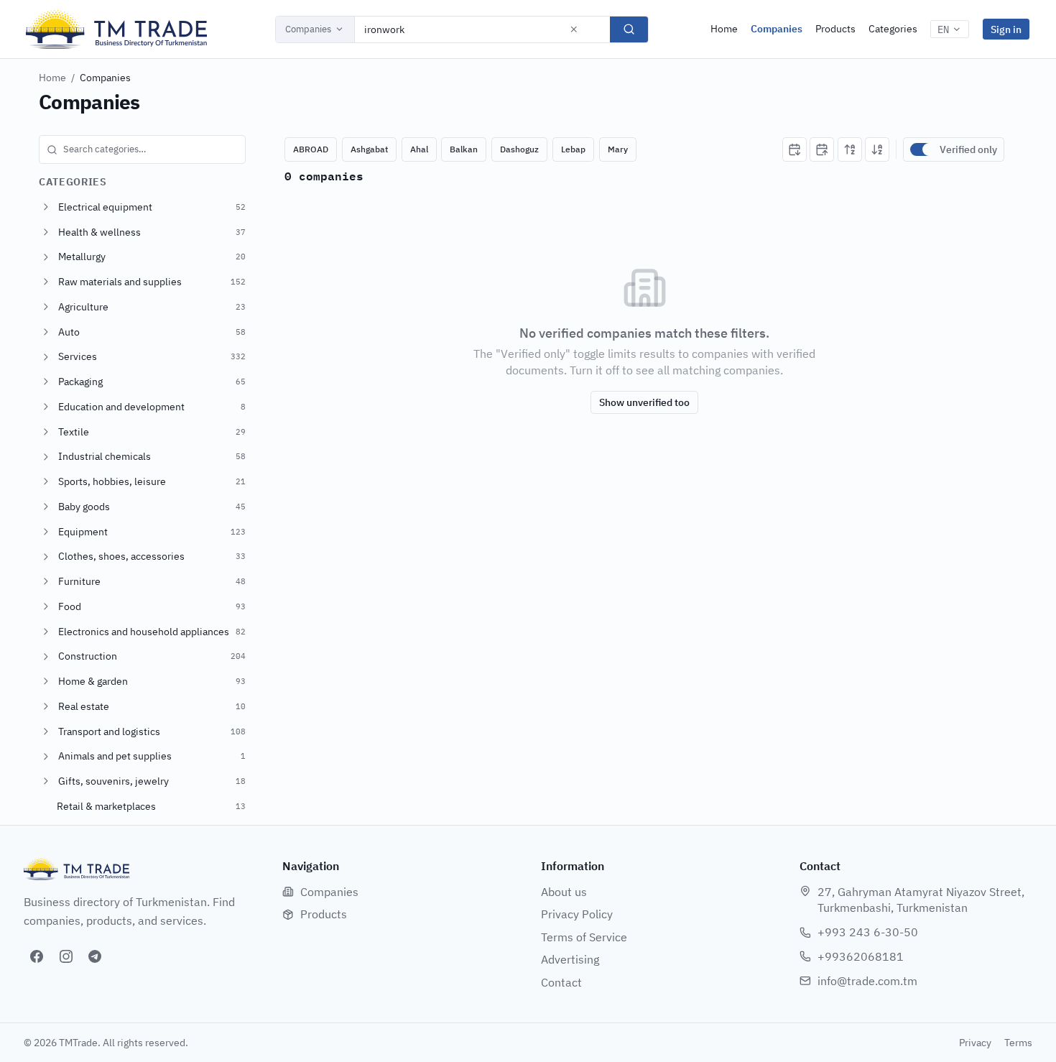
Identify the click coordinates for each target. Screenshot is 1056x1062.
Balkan (464, 149)
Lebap (573, 149)
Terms (1018, 1042)
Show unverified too (644, 402)
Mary (618, 149)
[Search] (629, 29)
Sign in (1006, 29)
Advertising (570, 959)
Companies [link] (105, 77)
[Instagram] (66, 956)
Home (724, 28)
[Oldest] (822, 149)
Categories (893, 28)
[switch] (921, 149)
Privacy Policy (577, 914)
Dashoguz (519, 149)
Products (835, 28)
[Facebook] (37, 956)
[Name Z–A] (877, 149)
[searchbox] (142, 149)
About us (564, 892)
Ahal (419, 149)
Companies (308, 29)
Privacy (975, 1042)
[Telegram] (95, 956)
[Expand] (46, 207)
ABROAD (310, 149)
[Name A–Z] (850, 149)
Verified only (968, 149)
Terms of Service (584, 937)
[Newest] (794, 149)
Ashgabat (369, 149)
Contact (561, 982)
